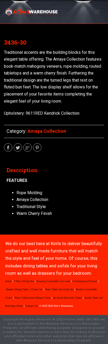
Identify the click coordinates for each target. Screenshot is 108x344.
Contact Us (32, 306)
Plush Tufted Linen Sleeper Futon (32, 298)
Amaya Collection (47, 131)
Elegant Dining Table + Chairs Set (24, 289)
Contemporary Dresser (84, 281)
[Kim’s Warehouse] (2, 12)
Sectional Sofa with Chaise (67, 298)
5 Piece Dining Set (24, 281)
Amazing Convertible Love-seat (53, 281)
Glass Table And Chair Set (59, 289)
